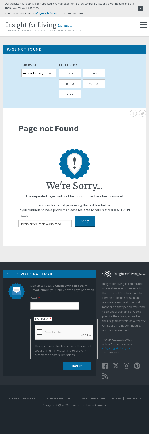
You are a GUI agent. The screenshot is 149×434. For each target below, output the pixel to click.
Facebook (133, 113)
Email (33, 298)
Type (70, 94)
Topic (94, 73)
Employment (99, 398)
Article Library (33, 73)
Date (70, 73)
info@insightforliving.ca (116, 348)
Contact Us (133, 398)
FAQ (70, 398)
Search (24, 216)
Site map (13, 398)
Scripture (70, 84)
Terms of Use (55, 398)
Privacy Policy (33, 398)
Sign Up (116, 398)
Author (94, 84)
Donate (82, 398)
